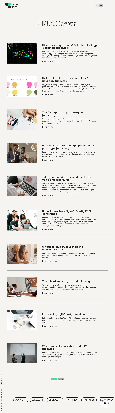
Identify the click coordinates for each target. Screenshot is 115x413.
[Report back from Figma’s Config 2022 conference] (57, 220)
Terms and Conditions (1, 393)
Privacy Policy (1, 383)
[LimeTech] (11, 5)
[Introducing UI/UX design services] (57, 320)
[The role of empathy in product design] (57, 287)
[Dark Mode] (99, 5)
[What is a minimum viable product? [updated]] (57, 353)
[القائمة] (108, 5)
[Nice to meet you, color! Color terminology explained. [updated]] (57, 53)
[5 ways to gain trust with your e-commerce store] (57, 253)
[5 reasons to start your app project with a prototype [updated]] (57, 152)
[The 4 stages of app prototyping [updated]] (57, 119)
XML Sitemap (1, 376)
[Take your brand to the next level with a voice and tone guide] (57, 186)
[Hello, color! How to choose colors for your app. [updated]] (57, 86)
